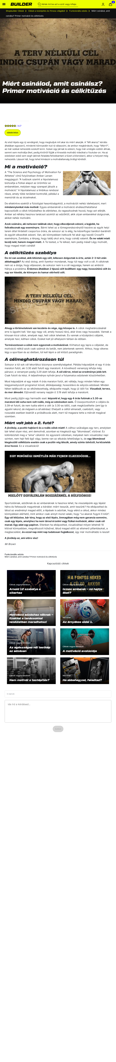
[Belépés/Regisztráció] (103, 4)
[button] (110, 4)
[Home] (21, 4)
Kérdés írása (12, 133)
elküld (58, 729)
